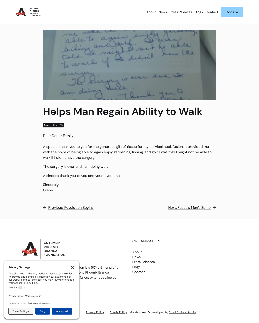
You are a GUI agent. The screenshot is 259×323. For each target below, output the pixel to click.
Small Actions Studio (182, 312)
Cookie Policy (118, 312)
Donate (232, 12)
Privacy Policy (95, 312)
